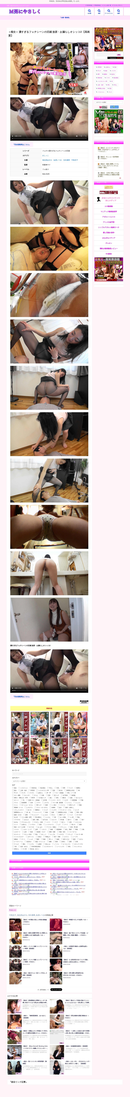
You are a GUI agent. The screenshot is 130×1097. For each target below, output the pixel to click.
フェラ (110, 92)
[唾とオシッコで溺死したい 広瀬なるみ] (78, 724)
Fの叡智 (109, 254)
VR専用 (99, 67)
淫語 (110, 88)
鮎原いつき (58, 160)
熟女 (115, 67)
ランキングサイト (117, 5)
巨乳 (108, 84)
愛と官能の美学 (108, 232)
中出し (115, 84)
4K (112, 81)
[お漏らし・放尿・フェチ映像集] (39, 751)
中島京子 (74, 160)
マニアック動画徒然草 (109, 211)
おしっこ (45, 155)
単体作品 (100, 77)
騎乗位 (105, 74)
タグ (13, 785)
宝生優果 (66, 160)
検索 (49, 853)
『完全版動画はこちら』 (22, 144)
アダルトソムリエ (108, 217)
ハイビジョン (101, 92)
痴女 (106, 70)
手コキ (99, 70)
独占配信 (116, 77)
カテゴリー (15, 777)
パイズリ (113, 70)
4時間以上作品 (101, 88)
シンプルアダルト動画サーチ (108, 227)
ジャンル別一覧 (107, 5)
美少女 (113, 74)
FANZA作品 (98, 5)
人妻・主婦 (100, 84)
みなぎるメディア (108, 238)
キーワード (15, 770)
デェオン (109, 243)
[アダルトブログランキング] (104, 107)
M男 (99, 74)
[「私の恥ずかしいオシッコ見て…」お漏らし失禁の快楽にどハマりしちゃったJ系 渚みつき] (39, 724)
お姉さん (108, 67)
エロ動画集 (109, 206)
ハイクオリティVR (102, 81)
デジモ (108, 77)
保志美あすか (47, 160)
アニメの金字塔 (108, 222)
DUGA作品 (89, 5)
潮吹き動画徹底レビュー (109, 248)
